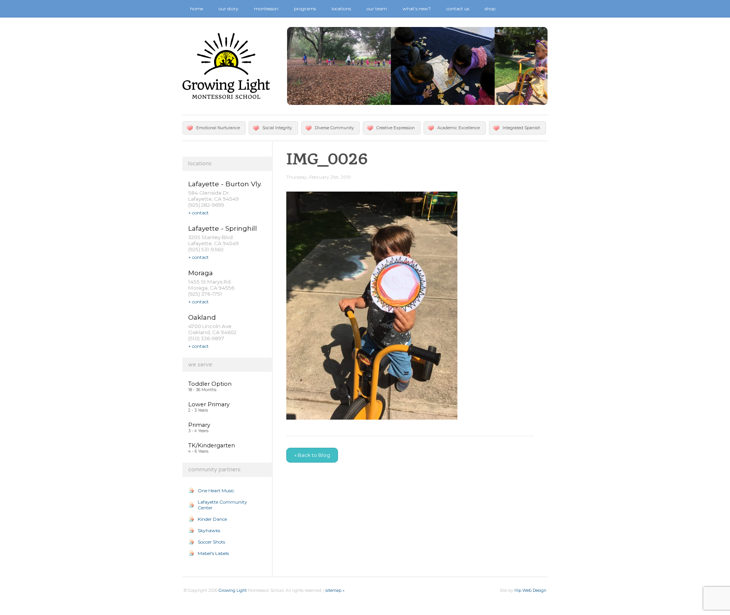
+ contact (198, 213)
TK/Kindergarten (211, 445)
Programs (305, 8)
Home (196, 8)
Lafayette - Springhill (222, 228)
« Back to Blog (312, 455)
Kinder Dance (212, 519)
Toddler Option (210, 383)
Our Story (228, 8)
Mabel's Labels (213, 553)
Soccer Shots (211, 542)
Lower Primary (209, 404)
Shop (490, 8)
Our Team (377, 8)
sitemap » (334, 590)
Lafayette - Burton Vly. (225, 184)
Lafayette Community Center (222, 504)
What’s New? (417, 8)
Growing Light (233, 590)
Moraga (200, 273)
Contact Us (457, 8)
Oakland (202, 317)
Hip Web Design (530, 590)
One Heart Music (216, 490)
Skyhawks (209, 530)
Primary (199, 425)
